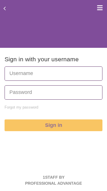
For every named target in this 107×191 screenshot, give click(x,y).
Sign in (53, 125)
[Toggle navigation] (98, 8)
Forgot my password (21, 107)
